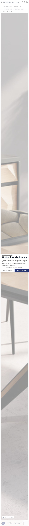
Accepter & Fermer (22, 270)
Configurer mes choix (7, 270)
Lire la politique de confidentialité (8, 265)
